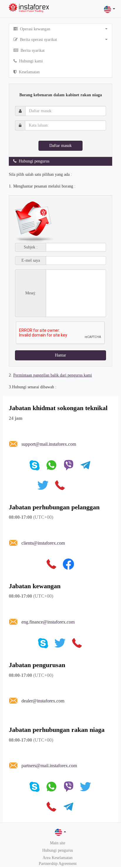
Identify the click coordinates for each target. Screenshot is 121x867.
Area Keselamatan (58, 858)
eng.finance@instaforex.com (48, 621)
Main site (57, 843)
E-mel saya (30, 260)
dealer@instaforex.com (42, 700)
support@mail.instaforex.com (48, 444)
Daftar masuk (60, 145)
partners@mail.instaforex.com (49, 765)
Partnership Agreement (58, 863)
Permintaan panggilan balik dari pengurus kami (52, 375)
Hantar (60, 355)
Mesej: (30, 293)
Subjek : (31, 247)
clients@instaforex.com (43, 543)
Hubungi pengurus (57, 850)
